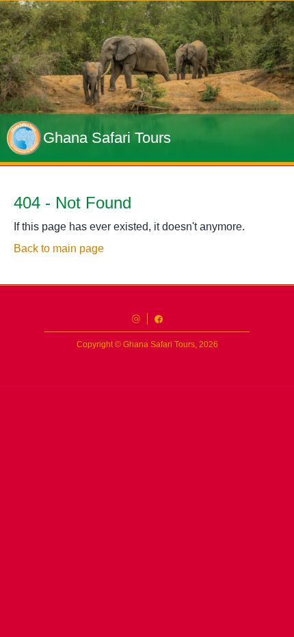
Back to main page (59, 248)
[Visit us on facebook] (159, 319)
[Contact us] (136, 319)
